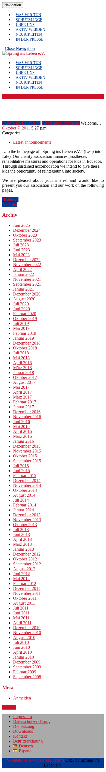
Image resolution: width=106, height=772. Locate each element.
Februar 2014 (24, 505)
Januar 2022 (23, 274)
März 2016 (22, 436)
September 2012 (27, 564)
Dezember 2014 (26, 480)
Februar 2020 (24, 313)
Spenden (9, 96)
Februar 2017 (24, 402)
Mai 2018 (21, 357)
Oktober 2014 (25, 490)
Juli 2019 (21, 323)
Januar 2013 (23, 549)
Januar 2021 (23, 289)
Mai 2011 (21, 618)
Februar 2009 (24, 672)
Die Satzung (23, 726)
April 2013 (22, 539)
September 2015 (27, 461)
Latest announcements (61, 123)
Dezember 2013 (26, 514)
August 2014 (24, 495)
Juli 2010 (21, 642)
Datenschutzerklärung (32, 721)
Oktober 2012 (25, 559)
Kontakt (20, 736)
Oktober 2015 (25, 456)
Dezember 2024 (26, 230)
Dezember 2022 (26, 259)
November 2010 (27, 632)
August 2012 (24, 568)
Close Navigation (21, 49)
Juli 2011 (21, 608)
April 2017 (22, 392)
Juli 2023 (21, 245)
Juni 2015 (21, 470)
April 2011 (22, 622)
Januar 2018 (23, 372)
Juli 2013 (21, 529)
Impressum (22, 716)
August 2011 (24, 603)
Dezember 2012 (26, 554)
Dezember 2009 (26, 662)
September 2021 (27, 284)
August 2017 (24, 382)
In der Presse (29, 39)
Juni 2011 (21, 613)
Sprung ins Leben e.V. (21, 123)
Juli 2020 (21, 303)
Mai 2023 (21, 254)
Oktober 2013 (25, 524)
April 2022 (22, 269)
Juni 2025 (21, 225)
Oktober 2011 (25, 598)
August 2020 (24, 299)
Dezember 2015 (26, 446)
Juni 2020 (21, 308)
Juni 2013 (21, 534)
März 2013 (22, 544)
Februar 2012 (24, 583)
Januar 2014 (23, 510)
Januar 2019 (23, 338)
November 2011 (27, 593)
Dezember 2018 (26, 343)
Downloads (23, 731)
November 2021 (27, 279)
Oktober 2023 (25, 235)
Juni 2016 (21, 421)
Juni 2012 (21, 573)
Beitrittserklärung (28, 741)
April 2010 (22, 652)
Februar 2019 (24, 333)
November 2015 (27, 451)
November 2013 (27, 519)
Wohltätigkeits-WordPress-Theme (35, 760)
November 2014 (27, 485)
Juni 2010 (21, 647)
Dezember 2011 (26, 588)
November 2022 (27, 264)
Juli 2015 (21, 465)
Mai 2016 (21, 426)
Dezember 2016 (26, 411)
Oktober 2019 (25, 318)
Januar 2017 (23, 407)
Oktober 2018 (25, 348)
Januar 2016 (23, 441)
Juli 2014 (21, 500)
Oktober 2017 (25, 377)
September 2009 (27, 667)
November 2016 (27, 416)
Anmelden (22, 698)
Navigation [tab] (13, 5)
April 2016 (22, 431)
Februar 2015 (24, 475)
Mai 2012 (21, 578)
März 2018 (22, 367)
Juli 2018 (21, 353)
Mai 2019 (21, 328)
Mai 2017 (21, 387)
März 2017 (22, 397)
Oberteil (9, 707)
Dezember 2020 (26, 294)
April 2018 (22, 362)
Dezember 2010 (26, 627)
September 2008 (27, 676)
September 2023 (27, 240)
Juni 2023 (21, 250)
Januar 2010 (23, 657)
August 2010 (24, 637)
